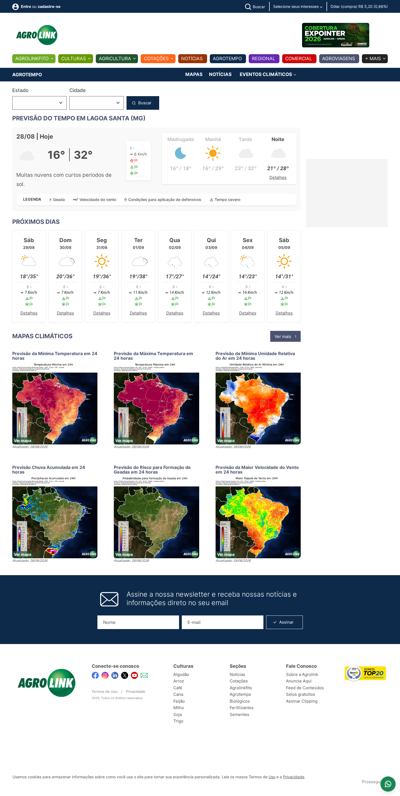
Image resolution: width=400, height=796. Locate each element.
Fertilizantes (242, 707)
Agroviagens (338, 58)
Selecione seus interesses (296, 6)
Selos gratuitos (300, 694)
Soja (177, 714)
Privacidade (135, 691)
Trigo (178, 721)
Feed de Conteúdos (305, 687)
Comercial (298, 58)
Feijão (179, 701)
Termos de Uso (105, 691)
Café (177, 687)
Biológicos (240, 701)
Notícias (192, 58)
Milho (178, 707)
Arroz (178, 681)
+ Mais (373, 58)
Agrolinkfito (32, 58)
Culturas (73, 58)
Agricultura (115, 58)
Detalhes (278, 177)
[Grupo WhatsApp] (388, 784)
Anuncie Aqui (299, 681)
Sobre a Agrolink (302, 674)
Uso (272, 777)
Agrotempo (227, 58)
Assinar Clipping (302, 701)
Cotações (156, 58)
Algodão (181, 674)
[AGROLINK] (36, 35)
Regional (263, 58)
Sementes (239, 714)
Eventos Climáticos (266, 74)
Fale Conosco (301, 666)
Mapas (193, 74)
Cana (178, 694)
